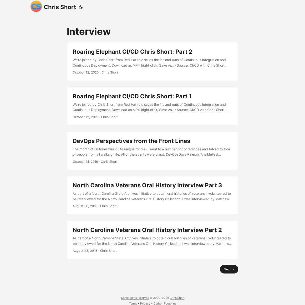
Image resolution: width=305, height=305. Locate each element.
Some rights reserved (135, 298)
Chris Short (60, 7)
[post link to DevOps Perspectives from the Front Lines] (152, 150)
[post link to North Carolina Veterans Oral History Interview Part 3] (152, 195)
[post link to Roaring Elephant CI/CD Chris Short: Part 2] (152, 61)
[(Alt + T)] (81, 7)
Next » (229, 269)
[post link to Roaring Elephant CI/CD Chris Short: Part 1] (152, 106)
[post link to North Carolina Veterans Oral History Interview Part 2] (152, 240)
